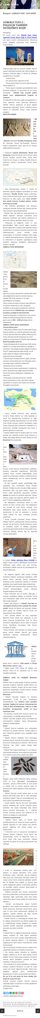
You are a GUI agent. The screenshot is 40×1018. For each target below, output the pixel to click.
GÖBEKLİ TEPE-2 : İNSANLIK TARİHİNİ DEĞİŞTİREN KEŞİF (15, 25)
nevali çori (10, 1006)
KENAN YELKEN (11, 4)
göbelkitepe (21, 1004)
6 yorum (32, 1006)
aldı (20, 666)
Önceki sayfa (2, 1011)
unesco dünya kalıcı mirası (20, 1006)
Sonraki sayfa (38, 1011)
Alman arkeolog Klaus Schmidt (22, 560)
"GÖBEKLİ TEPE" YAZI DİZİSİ (24, 1002)
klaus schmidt (28, 1004)
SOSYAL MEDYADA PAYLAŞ (13, 996)
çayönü (16, 1004)
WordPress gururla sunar (10, 1015)
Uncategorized (7, 1004)
